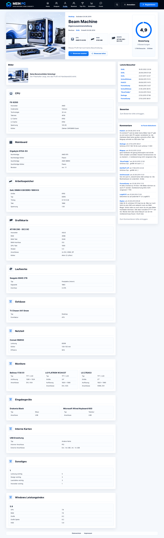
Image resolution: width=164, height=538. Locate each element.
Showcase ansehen (80, 53)
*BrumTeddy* (126, 92)
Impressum (88, 533)
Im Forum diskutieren (148, 125)
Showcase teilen (100, 53)
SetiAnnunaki (125, 175)
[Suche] (117, 4)
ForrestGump (125, 85)
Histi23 (123, 82)
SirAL (78, 30)
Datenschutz (76, 533)
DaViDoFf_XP (124, 168)
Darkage (124, 95)
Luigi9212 (123, 194)
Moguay (123, 150)
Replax (122, 201)
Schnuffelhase (126, 79)
